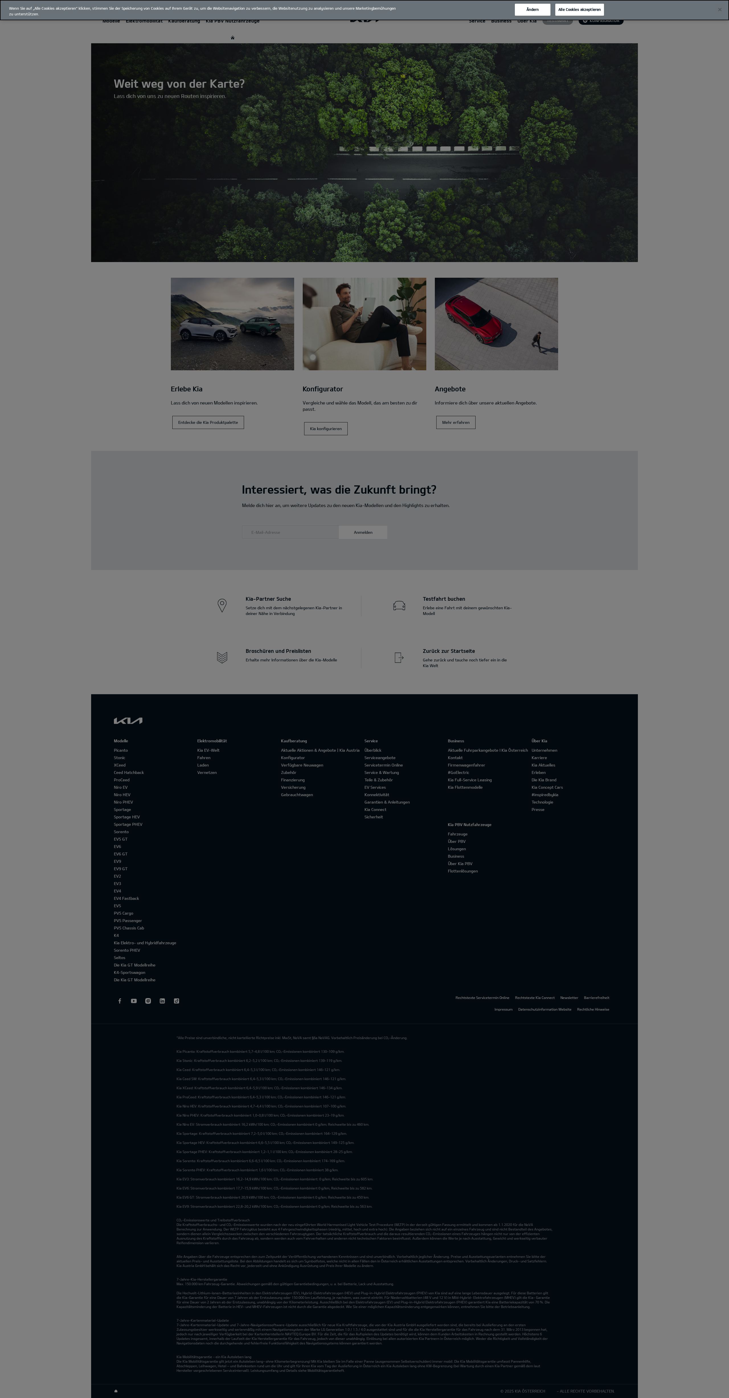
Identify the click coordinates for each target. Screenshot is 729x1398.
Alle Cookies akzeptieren (579, 9)
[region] (364, 10)
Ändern (533, 9)
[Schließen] (720, 9)
